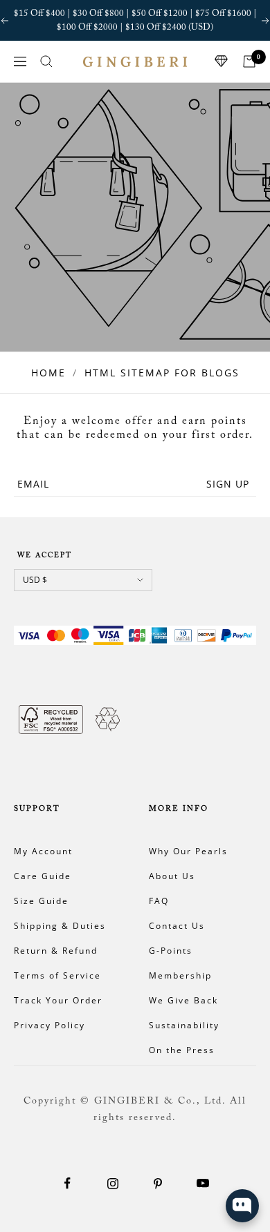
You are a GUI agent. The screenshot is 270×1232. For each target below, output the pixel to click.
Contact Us (177, 926)
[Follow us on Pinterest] (157, 1183)
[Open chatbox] (242, 1205)
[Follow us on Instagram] (112, 1183)
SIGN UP (227, 483)
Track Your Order (58, 1000)
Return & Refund (56, 950)
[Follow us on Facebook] (67, 1183)
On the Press (182, 1050)
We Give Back (183, 1000)
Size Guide (41, 901)
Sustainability (184, 1025)
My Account (43, 851)
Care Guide (42, 876)
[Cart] (249, 61)
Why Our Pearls (188, 851)
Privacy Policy (49, 1025)
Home (48, 372)
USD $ (35, 580)
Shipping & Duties (60, 926)
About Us (172, 876)
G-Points (170, 950)
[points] (221, 61)
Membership (180, 975)
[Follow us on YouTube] (202, 1183)
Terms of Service (57, 975)
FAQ (159, 901)
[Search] (46, 61)
